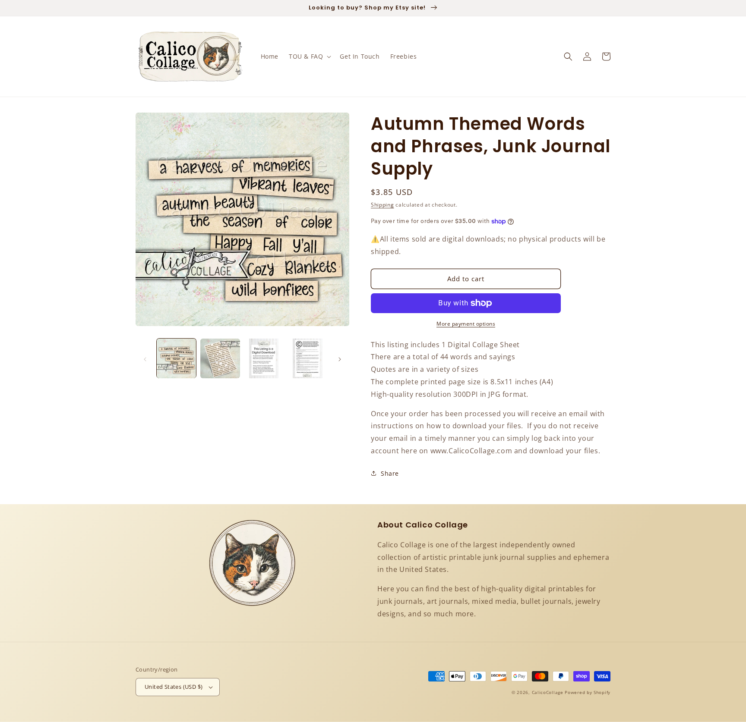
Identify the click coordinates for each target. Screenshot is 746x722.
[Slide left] (145, 358)
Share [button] (390, 473)
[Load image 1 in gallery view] (176, 358)
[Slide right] (339, 358)
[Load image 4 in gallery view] (307, 358)
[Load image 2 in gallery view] (220, 358)
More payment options (465, 323)
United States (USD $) (173, 687)
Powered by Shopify (587, 692)
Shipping (382, 204)
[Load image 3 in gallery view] (264, 358)
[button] (309, 56)
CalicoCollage (547, 692)
